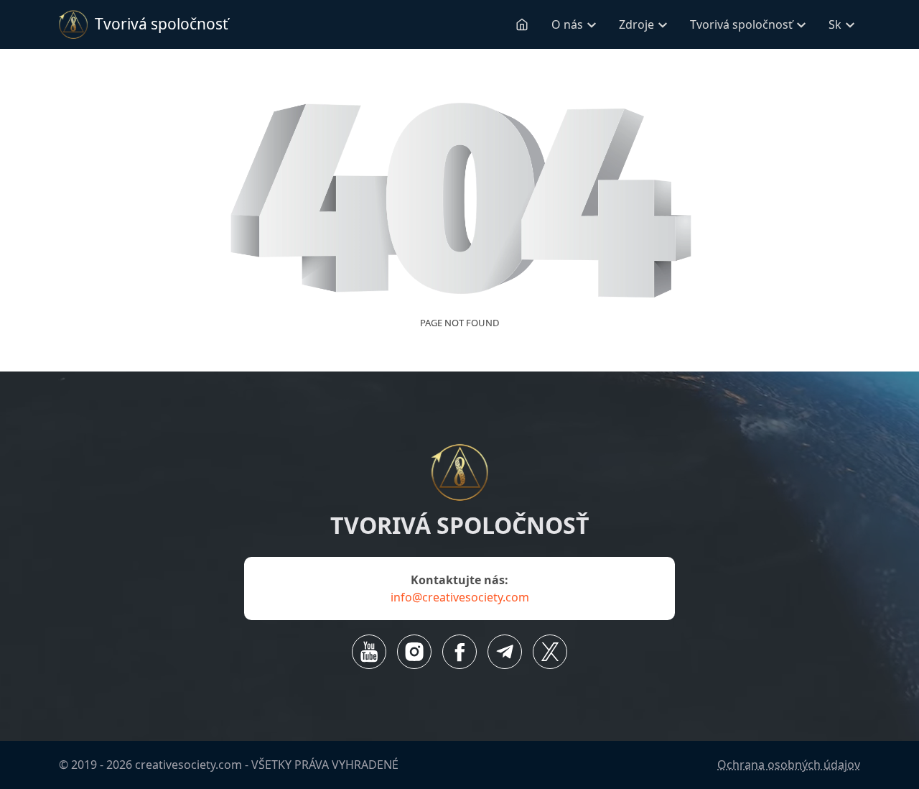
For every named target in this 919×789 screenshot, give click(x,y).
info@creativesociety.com (460, 597)
